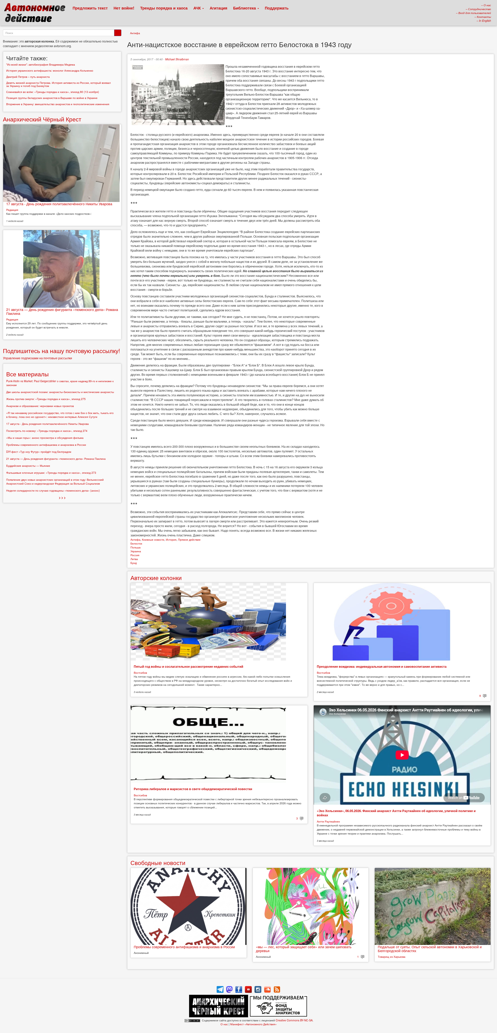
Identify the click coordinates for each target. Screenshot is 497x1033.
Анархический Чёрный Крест (42, 119)
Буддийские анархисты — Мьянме (28, 466)
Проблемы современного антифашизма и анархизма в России (184, 946)
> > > (62, 497)
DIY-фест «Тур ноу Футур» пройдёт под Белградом (38, 452)
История (171, 539)
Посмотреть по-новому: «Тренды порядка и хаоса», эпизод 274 (46, 431)
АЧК (197, 8)
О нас (224, 1024)
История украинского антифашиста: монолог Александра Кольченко (49, 70)
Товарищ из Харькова (391, 957)
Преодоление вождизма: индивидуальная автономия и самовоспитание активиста (382, 666)
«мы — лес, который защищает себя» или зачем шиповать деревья (303, 948)
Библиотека (245, 8)
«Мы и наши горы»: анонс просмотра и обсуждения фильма (44, 438)
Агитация (218, 8)
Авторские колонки (156, 577)
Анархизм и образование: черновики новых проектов (40, 406)
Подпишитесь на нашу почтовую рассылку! (61, 350)
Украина (135, 551)
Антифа (135, 33)
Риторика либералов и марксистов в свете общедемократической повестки (193, 789)
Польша (135, 547)
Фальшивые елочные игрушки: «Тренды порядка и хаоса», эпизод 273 (51, 473)
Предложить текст (90, 8)
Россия (134, 555)
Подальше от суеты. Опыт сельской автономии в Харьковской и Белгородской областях (430, 948)
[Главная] (36, 13)
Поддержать (276, 8)
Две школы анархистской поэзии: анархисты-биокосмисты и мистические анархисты (60, 392)
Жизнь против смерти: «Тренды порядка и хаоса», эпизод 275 (46, 399)
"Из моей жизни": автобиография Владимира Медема (40, 64)
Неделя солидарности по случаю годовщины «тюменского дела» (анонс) (53, 490)
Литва (134, 559)
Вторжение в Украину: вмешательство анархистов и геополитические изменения (57, 104)
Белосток (136, 543)
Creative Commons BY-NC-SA (294, 1020)
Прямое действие (189, 539)
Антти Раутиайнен (328, 821)
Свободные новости (157, 862)
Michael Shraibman (177, 59)
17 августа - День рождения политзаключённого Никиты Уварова (59, 203)
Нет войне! (124, 8)
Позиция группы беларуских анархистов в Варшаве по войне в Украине (51, 98)
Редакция (12, 210)
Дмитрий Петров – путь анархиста (28, 77)
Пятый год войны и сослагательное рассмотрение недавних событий (188, 666)
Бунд (133, 563)
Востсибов (140, 673)
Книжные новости (153, 539)
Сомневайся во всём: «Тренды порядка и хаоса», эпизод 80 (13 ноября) (52, 92)
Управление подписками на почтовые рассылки (37, 358)
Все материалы (27, 374)
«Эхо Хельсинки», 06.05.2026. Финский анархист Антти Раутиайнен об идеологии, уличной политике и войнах (396, 813)
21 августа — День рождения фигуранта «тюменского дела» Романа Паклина (62, 311)
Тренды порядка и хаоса (164, 8)
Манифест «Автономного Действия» (253, 1024)
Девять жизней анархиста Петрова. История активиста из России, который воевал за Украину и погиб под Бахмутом (58, 84)
